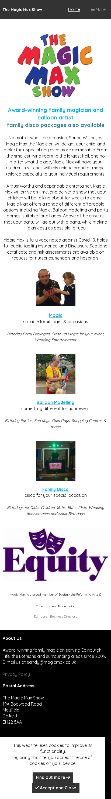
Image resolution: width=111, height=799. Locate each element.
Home (74, 9)
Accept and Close (57, 787)
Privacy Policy (16, 674)
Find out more (51, 777)
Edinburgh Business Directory (55, 616)
